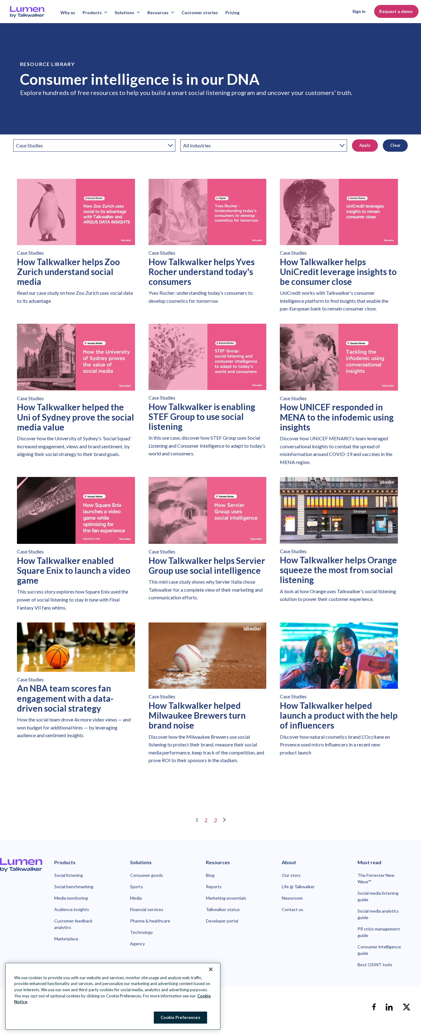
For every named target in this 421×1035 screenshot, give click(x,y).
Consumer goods (146, 875)
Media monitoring (71, 898)
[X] (406, 1007)
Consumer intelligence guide (379, 950)
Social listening (68, 875)
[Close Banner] (211, 969)
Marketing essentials (226, 898)
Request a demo (396, 11)
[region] (113, 996)
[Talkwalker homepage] (21, 865)
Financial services (146, 909)
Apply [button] (364, 145)
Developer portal (222, 920)
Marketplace (66, 938)
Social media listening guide (378, 896)
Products (92, 12)
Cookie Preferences (180, 1017)
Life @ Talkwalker (298, 886)
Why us (67, 12)
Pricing (232, 12)
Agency (137, 943)
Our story (291, 875)
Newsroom (292, 898)
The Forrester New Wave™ (376, 878)
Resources (158, 12)
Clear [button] (395, 145)
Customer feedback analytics (73, 924)
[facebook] (374, 1007)
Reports (214, 886)
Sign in (359, 11)
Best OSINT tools (375, 964)
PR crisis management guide (379, 932)
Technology (141, 932)
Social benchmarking (73, 886)
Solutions (124, 12)
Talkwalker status (223, 909)
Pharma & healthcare (150, 920)
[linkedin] (389, 1007)
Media (136, 898)
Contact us (292, 909)
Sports (136, 886)
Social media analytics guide (378, 914)
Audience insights (71, 909)
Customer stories (200, 12)
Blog (210, 875)
